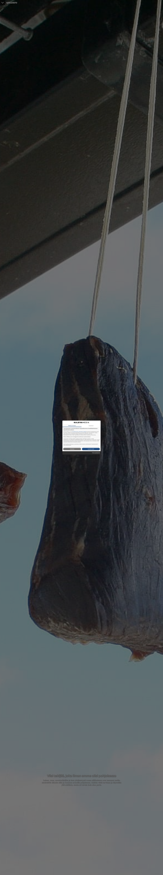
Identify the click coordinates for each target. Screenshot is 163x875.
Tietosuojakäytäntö (96, 452)
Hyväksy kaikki (91, 449)
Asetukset (72, 449)
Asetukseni (91, 425)
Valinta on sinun (72, 425)
